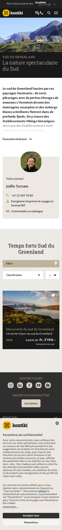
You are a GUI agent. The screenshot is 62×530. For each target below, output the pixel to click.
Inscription (31, 403)
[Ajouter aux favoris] (53, 295)
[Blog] (48, 385)
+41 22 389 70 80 (22, 195)
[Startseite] (13, 12)
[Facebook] (29, 385)
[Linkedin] (20, 385)
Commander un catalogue (27, 211)
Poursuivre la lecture (15, 139)
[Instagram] (11, 385)
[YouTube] (39, 385)
